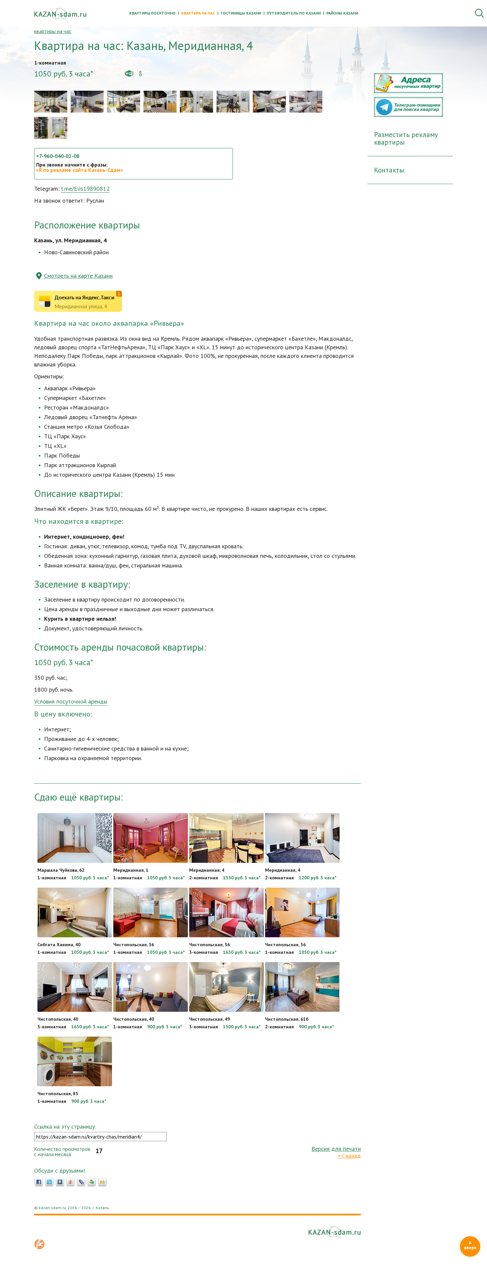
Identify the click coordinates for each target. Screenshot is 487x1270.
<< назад (349, 1155)
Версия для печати (336, 1148)
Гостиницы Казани (241, 13)
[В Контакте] (60, 1182)
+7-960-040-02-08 (58, 156)
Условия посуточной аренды (70, 701)
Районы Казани (342, 13)
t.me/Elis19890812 (85, 188)
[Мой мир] (91, 1182)
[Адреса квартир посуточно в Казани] (408, 91)
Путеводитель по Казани (294, 13)
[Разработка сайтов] (39, 1247)
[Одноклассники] (102, 1182)
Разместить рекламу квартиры (406, 138)
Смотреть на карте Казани (78, 275)
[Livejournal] (81, 1182)
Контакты (389, 170)
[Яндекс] (70, 1182)
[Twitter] (49, 1182)
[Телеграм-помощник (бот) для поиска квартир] (408, 115)
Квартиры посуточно (152, 13)
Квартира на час (198, 13)
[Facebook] (38, 1182)
